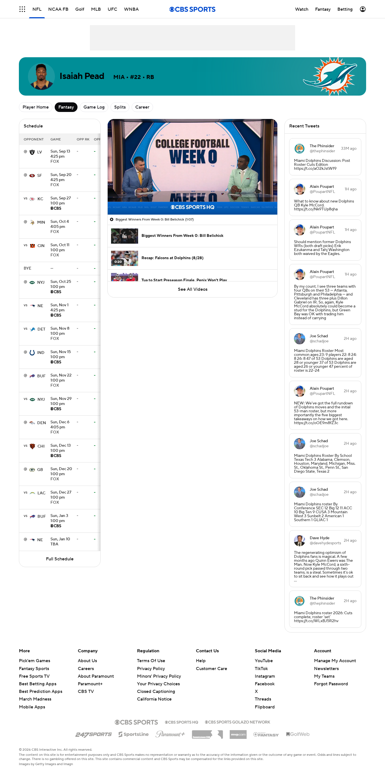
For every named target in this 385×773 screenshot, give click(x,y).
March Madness (35, 699)
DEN (41, 423)
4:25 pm (60, 154)
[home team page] (32, 152)
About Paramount (96, 676)
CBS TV (86, 691)
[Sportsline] (134, 733)
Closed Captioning (156, 691)
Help (201, 661)
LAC (41, 493)
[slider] (192, 198)
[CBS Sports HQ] (181, 721)
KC (40, 199)
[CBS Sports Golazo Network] (237, 721)
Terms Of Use (151, 661)
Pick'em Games (34, 661)
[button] (22, 9)
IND (41, 352)
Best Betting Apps (37, 684)
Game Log (94, 107)
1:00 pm (60, 201)
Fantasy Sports (34, 668)
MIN (41, 222)
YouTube (264, 661)
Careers (86, 668)
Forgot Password (331, 684)
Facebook (265, 684)
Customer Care (211, 668)
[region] (192, 167)
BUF (41, 376)
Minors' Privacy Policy (159, 676)
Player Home (36, 107)
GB (40, 469)
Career (142, 107)
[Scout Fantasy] (266, 734)
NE (40, 306)
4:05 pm (59, 224)
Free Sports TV (34, 676)
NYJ (41, 282)
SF (39, 175)
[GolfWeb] (298, 734)
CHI (41, 446)
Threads (263, 699)
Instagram (265, 676)
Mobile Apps (32, 707)
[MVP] (238, 732)
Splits (120, 107)
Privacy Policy (151, 668)
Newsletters (326, 668)
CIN (41, 245)
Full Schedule (60, 559)
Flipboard (265, 707)
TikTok (261, 668)
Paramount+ (90, 684)
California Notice (154, 699)
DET (41, 329)
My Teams (324, 676)
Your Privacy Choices (158, 684)
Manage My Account (335, 661)
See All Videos (192, 289)
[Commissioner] (207, 732)
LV (39, 152)
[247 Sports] (93, 733)
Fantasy (66, 107)
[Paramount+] (170, 733)
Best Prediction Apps (40, 691)
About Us (87, 661)
